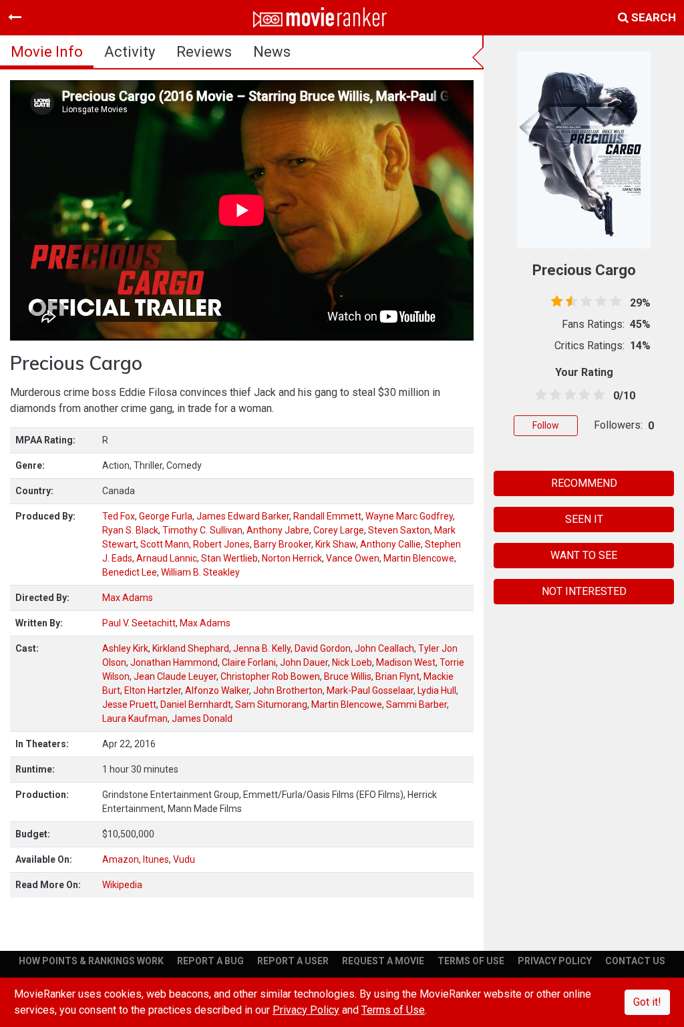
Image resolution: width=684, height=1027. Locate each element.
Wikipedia (122, 884)
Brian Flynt (397, 676)
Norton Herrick (292, 558)
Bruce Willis (347, 676)
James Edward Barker (242, 516)
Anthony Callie (390, 544)
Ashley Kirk (125, 648)
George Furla (165, 516)
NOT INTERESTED (584, 591)
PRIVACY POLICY (555, 961)
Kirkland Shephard (190, 648)
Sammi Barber (416, 704)
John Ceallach (384, 648)
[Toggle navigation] (14, 17)
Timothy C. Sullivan (202, 530)
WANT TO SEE (583, 555)
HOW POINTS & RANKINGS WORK (91, 961)
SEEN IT (584, 519)
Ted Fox (118, 516)
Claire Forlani (249, 662)
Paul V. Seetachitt (139, 623)
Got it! (647, 1002)
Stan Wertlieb (229, 558)
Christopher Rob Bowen (270, 676)
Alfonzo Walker (217, 690)
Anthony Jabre (277, 530)
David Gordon (323, 648)
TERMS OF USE (471, 961)
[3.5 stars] (581, 395)
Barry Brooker (282, 544)
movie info (47, 51)
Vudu (184, 859)
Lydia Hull (436, 690)
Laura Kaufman (135, 718)
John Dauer (304, 662)
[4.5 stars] (596, 395)
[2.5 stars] (567, 395)
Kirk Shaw (335, 544)
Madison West (406, 662)
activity (129, 51)
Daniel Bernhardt (195, 704)
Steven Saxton (399, 530)
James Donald (202, 718)
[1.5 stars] (553, 395)
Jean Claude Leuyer (175, 676)
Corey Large (338, 530)
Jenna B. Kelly (262, 648)
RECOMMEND (584, 483)
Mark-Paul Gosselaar (370, 690)
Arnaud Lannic (166, 558)
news (272, 51)
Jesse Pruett (129, 704)
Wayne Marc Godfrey (409, 516)
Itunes (156, 859)
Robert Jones (221, 544)
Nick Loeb (352, 662)
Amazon (120, 859)
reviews (204, 51)
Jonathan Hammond (174, 662)
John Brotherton (288, 690)
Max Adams (127, 597)
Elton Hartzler (152, 690)
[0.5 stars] (538, 395)
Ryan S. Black (130, 530)
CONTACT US (635, 961)
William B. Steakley (200, 572)
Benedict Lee (129, 572)
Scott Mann (164, 544)
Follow (545, 425)
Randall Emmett (327, 516)
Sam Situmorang (271, 704)
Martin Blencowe (418, 558)
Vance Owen (352, 558)
